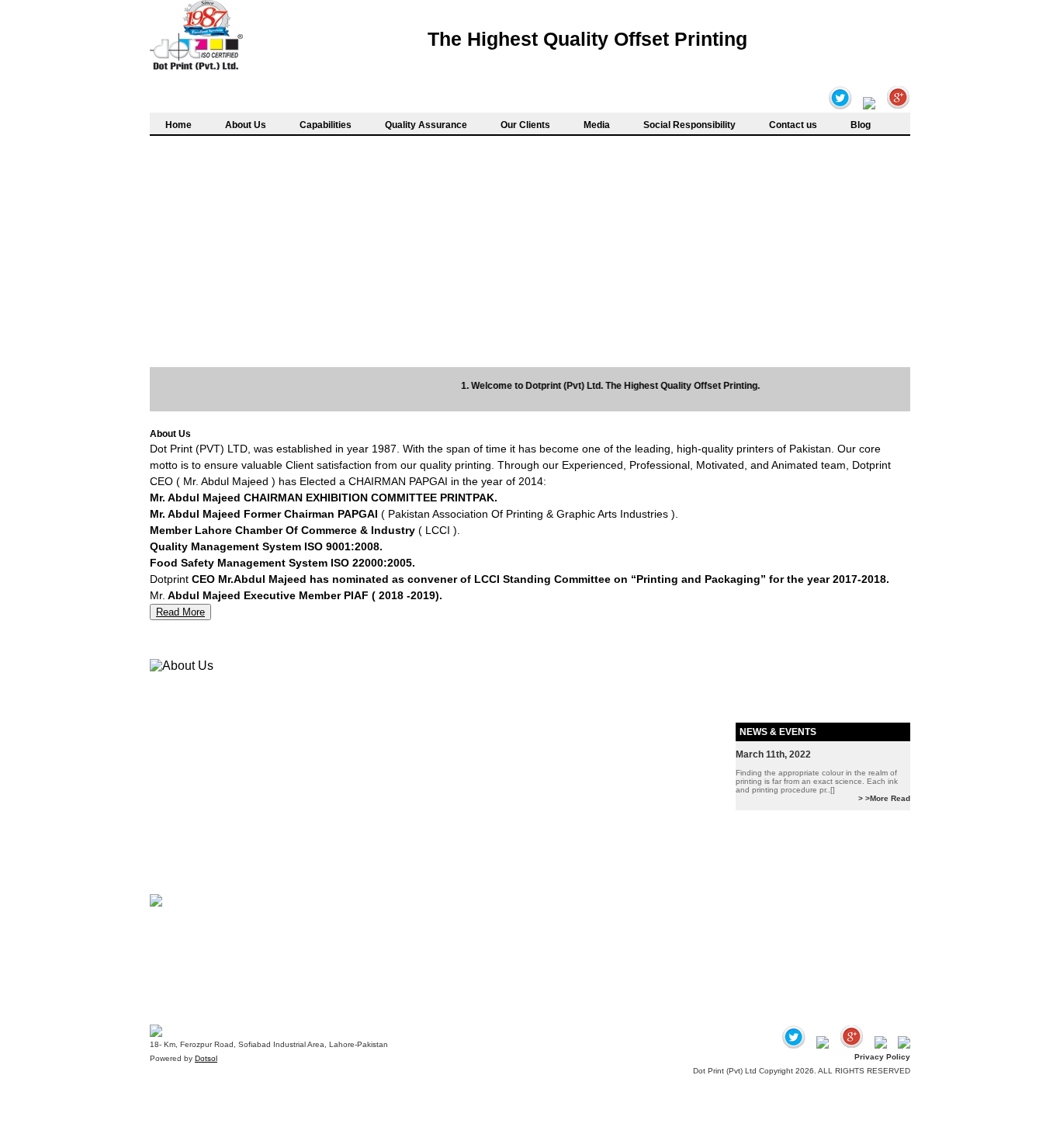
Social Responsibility (689, 125)
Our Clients (525, 125)
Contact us (793, 125)
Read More (180, 612)
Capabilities (326, 125)
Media (597, 125)
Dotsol (206, 1058)
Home (178, 125)
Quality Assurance (426, 125)
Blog (860, 125)
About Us (245, 125)
